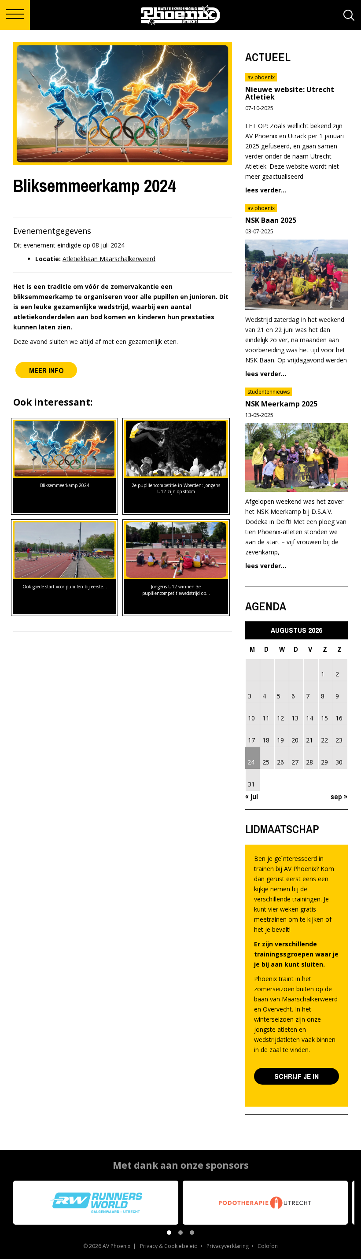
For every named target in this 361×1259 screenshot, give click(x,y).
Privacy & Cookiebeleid (169, 1246)
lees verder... (265, 190)
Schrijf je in (296, 1076)
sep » (339, 796)
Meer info (46, 370)
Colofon (268, 1246)
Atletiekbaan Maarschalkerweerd (109, 259)
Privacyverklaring (227, 1246)
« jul (251, 796)
